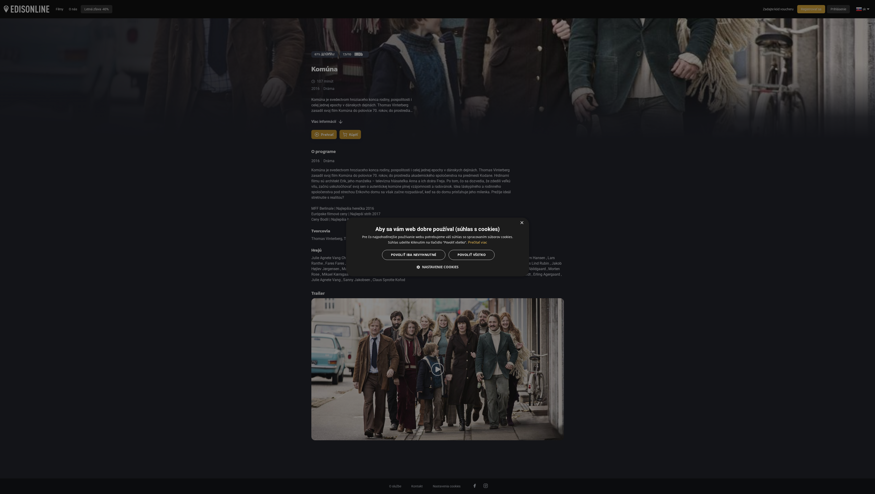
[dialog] (437, 246)
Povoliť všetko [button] (472, 255)
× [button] (521, 223)
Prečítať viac (477, 242)
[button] (438, 267)
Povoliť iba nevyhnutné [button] (413, 255)
